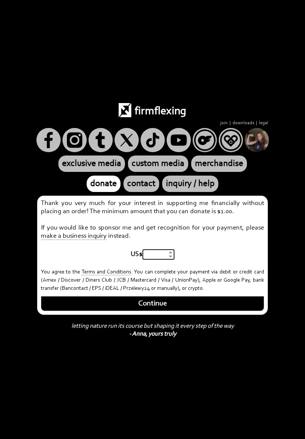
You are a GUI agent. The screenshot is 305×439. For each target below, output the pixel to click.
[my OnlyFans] (205, 140)
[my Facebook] (48, 140)
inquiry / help (190, 183)
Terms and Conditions (106, 272)
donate (103, 183)
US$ (136, 254)
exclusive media (91, 163)
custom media (158, 163)
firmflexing (159, 111)
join (224, 123)
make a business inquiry (74, 236)
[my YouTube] (179, 140)
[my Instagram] (74, 140)
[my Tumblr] (101, 140)
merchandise (219, 163)
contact (141, 183)
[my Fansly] (231, 140)
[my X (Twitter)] (127, 140)
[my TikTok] (153, 140)
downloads (243, 123)
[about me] (257, 140)
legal (263, 123)
